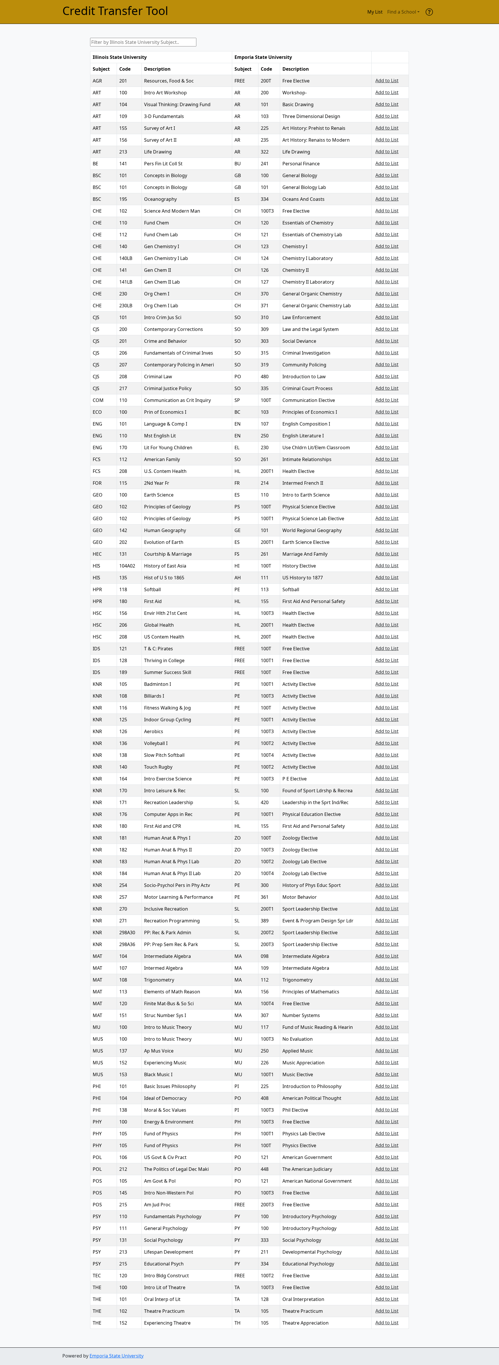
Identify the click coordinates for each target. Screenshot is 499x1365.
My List (375, 12)
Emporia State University (117, 1356)
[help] (429, 12)
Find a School (401, 12)
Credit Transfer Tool (115, 11)
